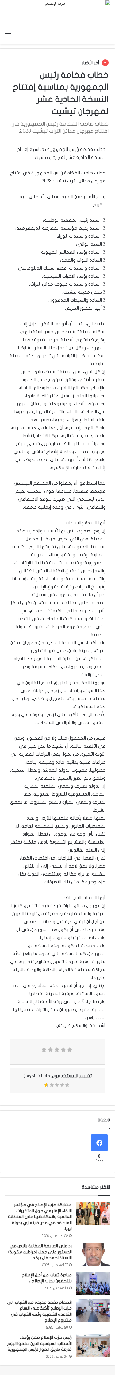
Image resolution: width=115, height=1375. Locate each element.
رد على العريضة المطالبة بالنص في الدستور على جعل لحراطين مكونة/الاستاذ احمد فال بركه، (40, 1252)
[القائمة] (8, 36)
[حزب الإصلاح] (57, 14)
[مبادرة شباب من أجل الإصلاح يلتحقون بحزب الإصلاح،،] (93, 1283)
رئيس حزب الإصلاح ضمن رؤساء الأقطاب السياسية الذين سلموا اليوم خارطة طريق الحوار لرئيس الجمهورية (39, 1343)
